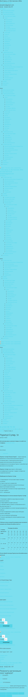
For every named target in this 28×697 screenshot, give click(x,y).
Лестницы (6, 48)
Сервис (1, 566)
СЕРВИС (5, 81)
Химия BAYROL (9, 19)
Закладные (7, 43)
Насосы (6, 36)
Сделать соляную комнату (6, 596)
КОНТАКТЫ (5, 83)
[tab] (15, 453)
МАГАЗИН (5, 195)
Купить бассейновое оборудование (8, 608)
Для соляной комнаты (9, 63)
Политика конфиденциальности (7, 628)
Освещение (7, 41)
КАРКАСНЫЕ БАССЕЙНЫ (8, 10)
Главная (2, 562)
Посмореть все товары (9, 197)
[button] (14, 88)
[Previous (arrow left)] (3, 696)
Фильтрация (7, 38)
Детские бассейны (8, 201)
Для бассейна (7, 202)
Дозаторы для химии (11, 30)
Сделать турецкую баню (5, 589)
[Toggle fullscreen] (15, 693)
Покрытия (6, 34)
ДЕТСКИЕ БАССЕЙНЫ (8, 12)
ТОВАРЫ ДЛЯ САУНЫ (8, 52)
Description (5, 453)
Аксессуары (7, 32)
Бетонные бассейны (9, 68)
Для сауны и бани (8, 241)
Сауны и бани (7, 72)
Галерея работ (7, 79)
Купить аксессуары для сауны (7, 612)
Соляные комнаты (8, 77)
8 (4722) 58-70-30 (6, 172)
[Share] (9, 693)
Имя (1, 620)
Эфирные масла (8, 59)
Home (1, 429)
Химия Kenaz (9, 21)
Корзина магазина (8, 253)
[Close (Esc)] (3, 693)
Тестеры (8, 27)
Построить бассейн (4, 582)
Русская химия (9, 25)
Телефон (2, 622)
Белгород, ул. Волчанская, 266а (11, 1)
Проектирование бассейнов (11, 70)
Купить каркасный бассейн (6, 601)
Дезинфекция (7, 45)
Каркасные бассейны (9, 199)
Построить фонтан (4, 592)
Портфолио (2, 573)
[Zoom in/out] (21, 693)
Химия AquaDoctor (10, 23)
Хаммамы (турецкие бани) (10, 74)
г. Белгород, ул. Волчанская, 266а (11, 170)
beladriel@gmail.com (7, 174)
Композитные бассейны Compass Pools (13, 67)
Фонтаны (6, 76)
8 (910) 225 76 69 (5, 3)
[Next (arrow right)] (9, 696)
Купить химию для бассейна (6, 605)
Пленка (6, 50)
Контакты (2, 576)
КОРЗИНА (5, 85)
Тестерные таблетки (11, 28)
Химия (5, 18)
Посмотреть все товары (10, 16)
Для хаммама (7, 61)
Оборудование (7, 39)
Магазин (5, 429)
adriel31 (2, 669)
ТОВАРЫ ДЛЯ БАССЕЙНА (9, 14)
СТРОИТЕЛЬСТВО (7, 65)
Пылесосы (6, 47)
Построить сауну (4, 585)
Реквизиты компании (5, 558)
